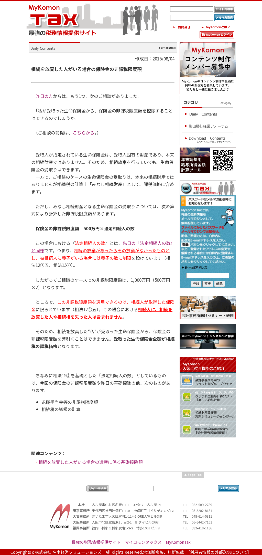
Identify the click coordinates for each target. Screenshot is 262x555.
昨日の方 (44, 96)
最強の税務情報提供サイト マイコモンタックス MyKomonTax (131, 542)
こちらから (83, 132)
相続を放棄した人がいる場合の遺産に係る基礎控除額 (90, 462)
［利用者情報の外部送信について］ (220, 552)
